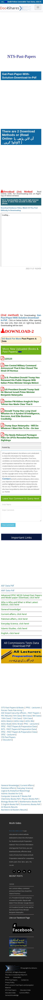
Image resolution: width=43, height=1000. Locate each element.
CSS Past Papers (8, 737)
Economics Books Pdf (30, 804)
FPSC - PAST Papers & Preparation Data (19, 732)
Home (7, 977)
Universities (17, 977)
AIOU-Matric (7, 721)
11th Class (16, 718)
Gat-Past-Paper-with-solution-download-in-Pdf (21, 318)
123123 (8, 359)
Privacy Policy (9, 982)
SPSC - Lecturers (8, 734)
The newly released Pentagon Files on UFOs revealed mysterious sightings (20, 438)
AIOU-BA (29, 721)
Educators (7, 740)
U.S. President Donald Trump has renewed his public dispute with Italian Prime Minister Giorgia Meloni (20, 380)
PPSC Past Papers (11, 980)
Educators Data (25, 990)
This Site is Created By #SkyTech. (16, 975)
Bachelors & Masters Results (14, 809)
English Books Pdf (11, 804)
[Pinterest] (29, 871)
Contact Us (24, 980)
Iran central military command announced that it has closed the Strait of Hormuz (19, 368)
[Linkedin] (24, 871)
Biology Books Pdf (9, 801)
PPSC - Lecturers (33, 707)
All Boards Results (9, 807)
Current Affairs (26, 785)
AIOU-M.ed (17, 724)
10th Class (5, 718)
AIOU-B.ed (6, 724)
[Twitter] (19, 871)
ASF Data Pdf (7, 585)
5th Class (17, 715)
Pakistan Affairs (8, 788)
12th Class (27, 718)
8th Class (27, 715)
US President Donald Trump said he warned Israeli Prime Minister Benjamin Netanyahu (20, 392)
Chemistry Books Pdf (10, 799)
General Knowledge (10, 785)
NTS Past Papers (10, 990)
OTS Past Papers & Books (12, 707)
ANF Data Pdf (7, 590)
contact (6, 479)
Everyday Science (24, 788)
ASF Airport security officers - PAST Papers (20, 713)
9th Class (36, 715)
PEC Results (6, 715)
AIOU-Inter (19, 721)
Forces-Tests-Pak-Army (11, 710)
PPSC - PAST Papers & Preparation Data (19, 726)
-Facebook (23, 928)
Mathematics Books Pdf (30, 801)
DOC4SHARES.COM (16, 831)
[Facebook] (14, 871)
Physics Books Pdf (30, 799)
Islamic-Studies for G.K (11, 793)
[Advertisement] (21, 21)
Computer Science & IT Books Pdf (16, 796)
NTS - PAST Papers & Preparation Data (18, 729)
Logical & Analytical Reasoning (15, 791)
